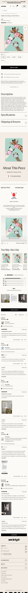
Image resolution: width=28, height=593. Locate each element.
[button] (6, 23)
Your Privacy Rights (4, 582)
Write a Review (17, 310)
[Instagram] (26, 547)
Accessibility (3, 580)
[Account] (10, 6)
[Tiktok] (26, 552)
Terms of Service (4, 576)
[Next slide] (26, 181)
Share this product (13, 86)
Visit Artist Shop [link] (19, 187)
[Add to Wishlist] (3, 254)
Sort (16, 314)
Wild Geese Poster (9, 386)
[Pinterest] (26, 549)
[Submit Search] (2, 10)
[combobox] (14, 10)
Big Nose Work (16, 176)
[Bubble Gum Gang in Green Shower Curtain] (14, 228)
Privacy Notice (3, 571)
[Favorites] (13, 6)
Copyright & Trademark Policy (6, 578)
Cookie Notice (3, 573)
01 (2, 243)
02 (13, 52)
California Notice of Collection (6, 575)
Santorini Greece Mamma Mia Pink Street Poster (15, 349)
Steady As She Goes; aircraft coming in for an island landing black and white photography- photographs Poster (16, 440)
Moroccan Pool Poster (9, 323)
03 (23, 52)
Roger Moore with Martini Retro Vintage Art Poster (15, 485)
